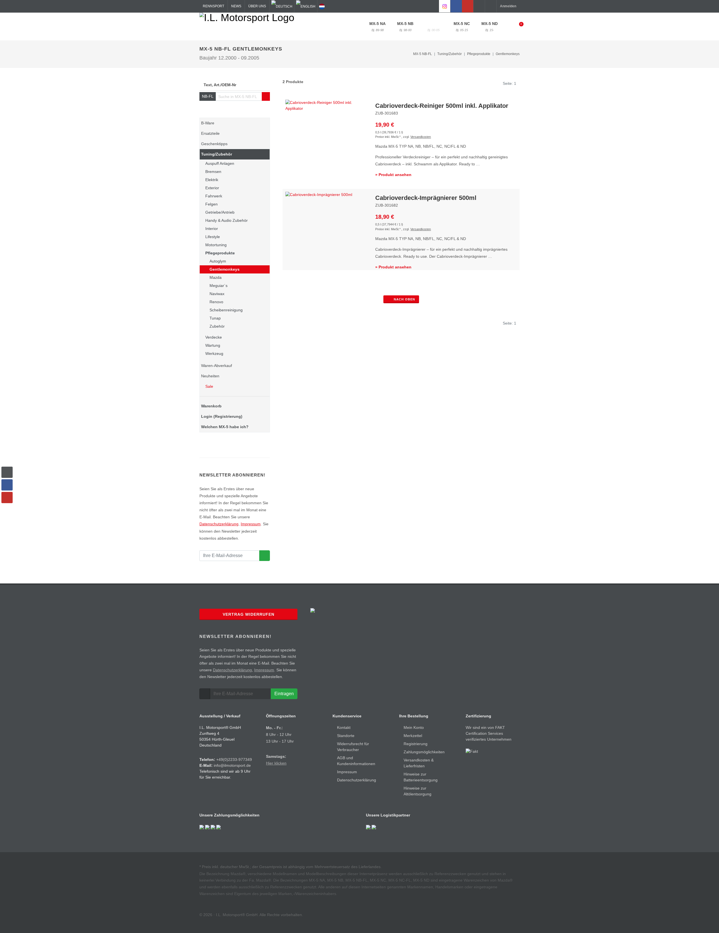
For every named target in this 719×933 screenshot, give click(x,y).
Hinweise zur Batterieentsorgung (421, 777)
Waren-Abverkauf (216, 365)
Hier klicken (276, 763)
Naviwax (217, 293)
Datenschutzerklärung (218, 524)
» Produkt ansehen (393, 174)
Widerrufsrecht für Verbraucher (353, 747)
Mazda (216, 277)
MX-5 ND (489, 26)
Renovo (216, 302)
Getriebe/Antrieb (220, 212)
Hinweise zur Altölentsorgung (417, 791)
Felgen (211, 204)
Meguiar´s (218, 285)
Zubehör (217, 326)
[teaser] (264, 555)
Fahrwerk (213, 196)
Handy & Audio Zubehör (226, 220)
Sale (208, 386)
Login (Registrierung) (221, 416)
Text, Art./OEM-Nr (220, 85)
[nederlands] (321, 6)
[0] (518, 26)
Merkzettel (413, 735)
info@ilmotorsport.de (232, 765)
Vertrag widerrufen (248, 614)
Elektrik (211, 179)
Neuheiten (210, 376)
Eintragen (284, 693)
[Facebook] (456, 6)
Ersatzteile (210, 133)
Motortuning (216, 245)
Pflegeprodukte (220, 253)
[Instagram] (444, 6)
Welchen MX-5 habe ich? (225, 427)
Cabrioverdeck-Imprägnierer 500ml (425, 197)
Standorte (345, 735)
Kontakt (344, 727)
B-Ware (207, 123)
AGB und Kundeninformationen (356, 761)
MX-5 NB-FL (433, 26)
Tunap (215, 318)
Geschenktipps (214, 144)
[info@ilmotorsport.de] (490, 6)
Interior (211, 228)
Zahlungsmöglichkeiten (424, 752)
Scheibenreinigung (226, 310)
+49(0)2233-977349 (234, 759)
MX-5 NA (377, 26)
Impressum (251, 524)
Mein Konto (414, 727)
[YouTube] (467, 6)
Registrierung (415, 744)
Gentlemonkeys (508, 54)
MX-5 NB (405, 26)
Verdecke (213, 337)
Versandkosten (420, 136)
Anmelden (508, 6)
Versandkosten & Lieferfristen (419, 763)
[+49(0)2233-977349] (479, 6)
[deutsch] (282, 6)
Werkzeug (214, 353)
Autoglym (218, 261)
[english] (305, 6)
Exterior (212, 188)
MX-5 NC (462, 26)
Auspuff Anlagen (219, 163)
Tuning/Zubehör (216, 154)
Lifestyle (212, 236)
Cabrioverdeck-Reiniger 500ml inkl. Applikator (441, 105)
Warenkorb (211, 406)
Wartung (212, 345)
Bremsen (213, 171)
